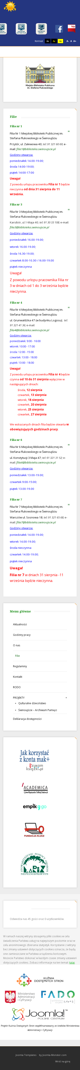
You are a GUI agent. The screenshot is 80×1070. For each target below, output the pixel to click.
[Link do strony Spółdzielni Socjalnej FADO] (57, 996)
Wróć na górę (62, 1061)
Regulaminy (20, 666)
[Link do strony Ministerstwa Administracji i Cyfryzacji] (20, 996)
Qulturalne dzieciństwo (32, 703)
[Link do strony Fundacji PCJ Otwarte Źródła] (40, 1013)
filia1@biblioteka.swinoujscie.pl (36, 149)
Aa (48, 41)
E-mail (69, 131)
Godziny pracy (22, 635)
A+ (74, 41)
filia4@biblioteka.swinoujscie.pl (29, 330)
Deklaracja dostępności (27, 719)
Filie (17, 656)
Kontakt (17, 677)
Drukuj (64, 131)
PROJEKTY (19, 698)
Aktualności (20, 624)
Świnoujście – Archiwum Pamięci (37, 710)
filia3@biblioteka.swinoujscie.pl (29, 227)
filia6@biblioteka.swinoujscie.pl (36, 462)
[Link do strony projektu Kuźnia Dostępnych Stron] (40, 979)
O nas (16, 645)
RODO (17, 687)
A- (68, 41)
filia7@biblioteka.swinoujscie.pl (36, 522)
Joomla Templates (26, 1055)
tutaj (72, 962)
